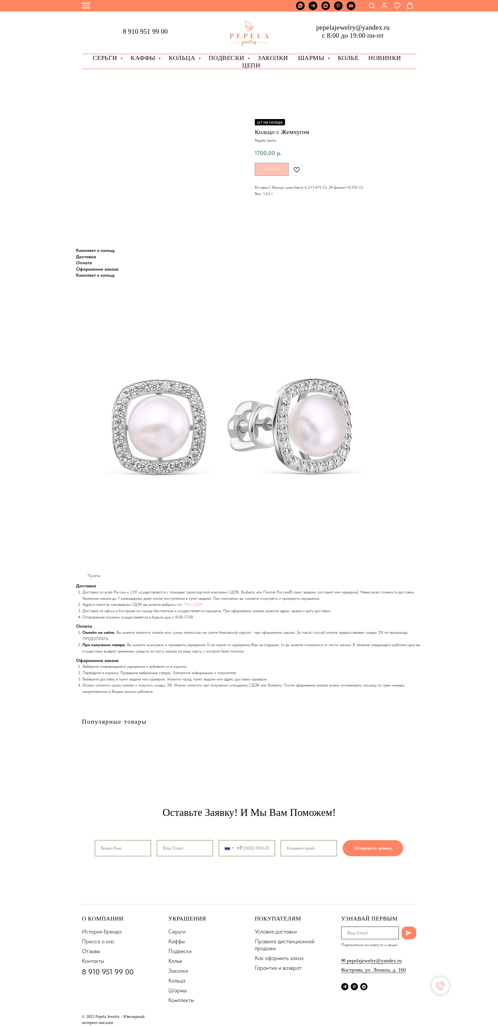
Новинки (384, 57)
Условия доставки (276, 931)
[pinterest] (338, 8)
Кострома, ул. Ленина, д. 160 (373, 970)
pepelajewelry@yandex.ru (353, 27)
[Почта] (351, 8)
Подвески (180, 951)
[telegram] (313, 8)
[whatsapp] (300, 8)
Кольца (183, 57)
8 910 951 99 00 (145, 31)
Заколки (178, 970)
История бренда (102, 931)
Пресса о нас (98, 941)
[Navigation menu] (86, 6)
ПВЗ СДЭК (193, 604)
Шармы (312, 57)
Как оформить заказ (279, 958)
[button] (371, 5)
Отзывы (91, 951)
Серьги (106, 57)
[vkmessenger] (325, 8)
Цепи (251, 65)
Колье (348, 57)
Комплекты (181, 1000)
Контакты (93, 960)
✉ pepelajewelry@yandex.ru (371, 960)
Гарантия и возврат (278, 967)
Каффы (144, 57)
